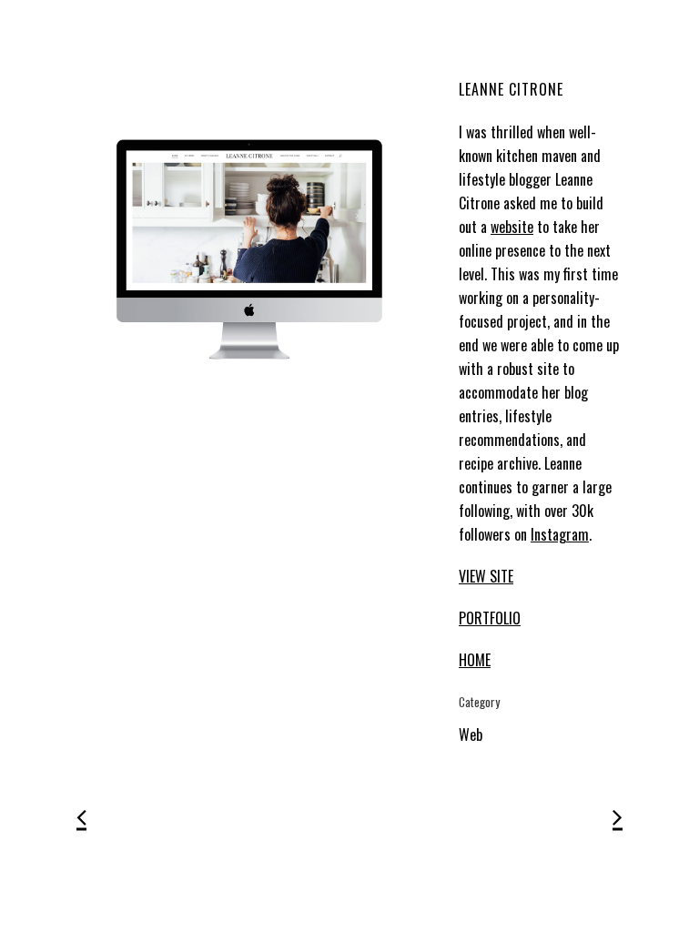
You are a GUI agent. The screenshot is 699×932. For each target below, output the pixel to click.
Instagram (560, 534)
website (512, 227)
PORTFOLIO (490, 618)
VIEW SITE (486, 576)
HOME (475, 660)
